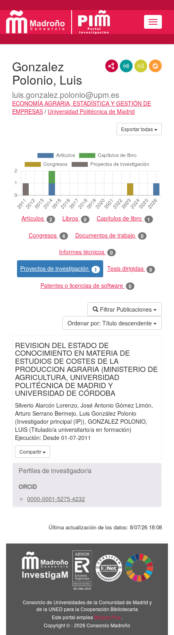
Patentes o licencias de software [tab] (86, 285)
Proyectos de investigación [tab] (58, 268)
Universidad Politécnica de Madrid (91, 111)
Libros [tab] (74, 218)
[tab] (87, 470)
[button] (87, 470)
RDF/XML (111, 65)
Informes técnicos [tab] (86, 252)
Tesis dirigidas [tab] (129, 268)
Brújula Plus (107, 617)
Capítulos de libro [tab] (123, 218)
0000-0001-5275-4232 (56, 499)
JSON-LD (126, 65)
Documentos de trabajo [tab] (109, 235)
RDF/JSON (155, 65)
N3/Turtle (140, 65)
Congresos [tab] (47, 235)
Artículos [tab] (36, 218)
